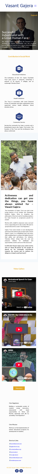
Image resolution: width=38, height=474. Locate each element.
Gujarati (34, 15)
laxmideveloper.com (16, 457)
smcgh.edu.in (14, 455)
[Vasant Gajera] (19, 6)
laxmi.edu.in (14, 452)
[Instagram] (21, 471)
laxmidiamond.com (16, 444)
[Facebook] (17, 471)
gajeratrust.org (15, 446)
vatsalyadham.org (16, 449)
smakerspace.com (16, 460)
